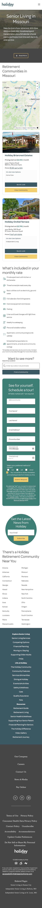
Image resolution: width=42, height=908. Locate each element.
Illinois (4, 594)
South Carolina (27, 615)
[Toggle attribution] (37, 128)
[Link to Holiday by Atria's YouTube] (15, 798)
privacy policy (14, 497)
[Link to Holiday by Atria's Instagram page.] (28, 798)
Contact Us (21, 772)
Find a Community (21, 372)
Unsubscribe (28, 826)
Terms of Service (19, 500)
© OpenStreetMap (31, 128)
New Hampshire (27, 589)
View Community (21, 190)
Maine (4, 620)
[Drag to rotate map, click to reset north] (37, 89)
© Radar (24, 128)
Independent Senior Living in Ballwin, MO (21, 889)
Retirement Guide (21, 708)
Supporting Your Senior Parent (21, 720)
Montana (24, 576)
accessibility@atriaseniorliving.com (17, 874)
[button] (16, 100)
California (6, 576)
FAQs (21, 659)
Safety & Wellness (21, 687)
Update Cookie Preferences (19, 837)
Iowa (4, 602)
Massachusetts (7, 624)
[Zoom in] (37, 83)
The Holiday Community (21, 667)
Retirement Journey (21, 737)
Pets (21, 700)
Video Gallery (21, 733)
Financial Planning (21, 646)
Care (21, 692)
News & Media (21, 779)
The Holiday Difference (21, 729)
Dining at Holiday (21, 679)
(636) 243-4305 (16, 168)
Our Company (21, 756)
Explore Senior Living (21, 634)
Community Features (21, 671)
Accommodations (27, 831)
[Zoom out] (37, 86)
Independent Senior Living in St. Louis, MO (21, 893)
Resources (21, 704)
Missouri (24, 572)
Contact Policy (13, 826)
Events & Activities (21, 683)
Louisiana (5, 615)
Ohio (23, 602)
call (21, 470)
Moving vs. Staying (21, 650)
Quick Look (21, 185)
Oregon (24, 607)
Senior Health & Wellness (21, 716)
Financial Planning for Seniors (21, 724)
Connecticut (7, 581)
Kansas (5, 607)
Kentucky (5, 611)
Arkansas (5, 572)
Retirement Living (21, 712)
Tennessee (25, 620)
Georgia (5, 585)
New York (24, 594)
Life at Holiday (21, 663)
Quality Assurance (21, 696)
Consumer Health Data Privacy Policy (20, 821)
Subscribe (21, 538)
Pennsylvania (26, 611)
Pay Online (21, 787)
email (31, 470)
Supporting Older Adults (21, 654)
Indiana (5, 598)
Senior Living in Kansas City (21, 885)
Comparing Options (21, 642)
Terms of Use (12, 815)
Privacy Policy (28, 499)
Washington (25, 624)
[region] (21, 105)
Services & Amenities (21, 675)
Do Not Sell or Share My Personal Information (20, 844)
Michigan (24, 568)
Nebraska (24, 581)
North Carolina (26, 598)
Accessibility (10, 831)
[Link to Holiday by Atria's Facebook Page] (22, 798)
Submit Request (21, 480)
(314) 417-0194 (16, 234)
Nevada (24, 585)
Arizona (5, 568)
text (12, 470)
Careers (21, 764)
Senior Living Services (21, 638)
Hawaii (4, 589)
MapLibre (18, 128)
